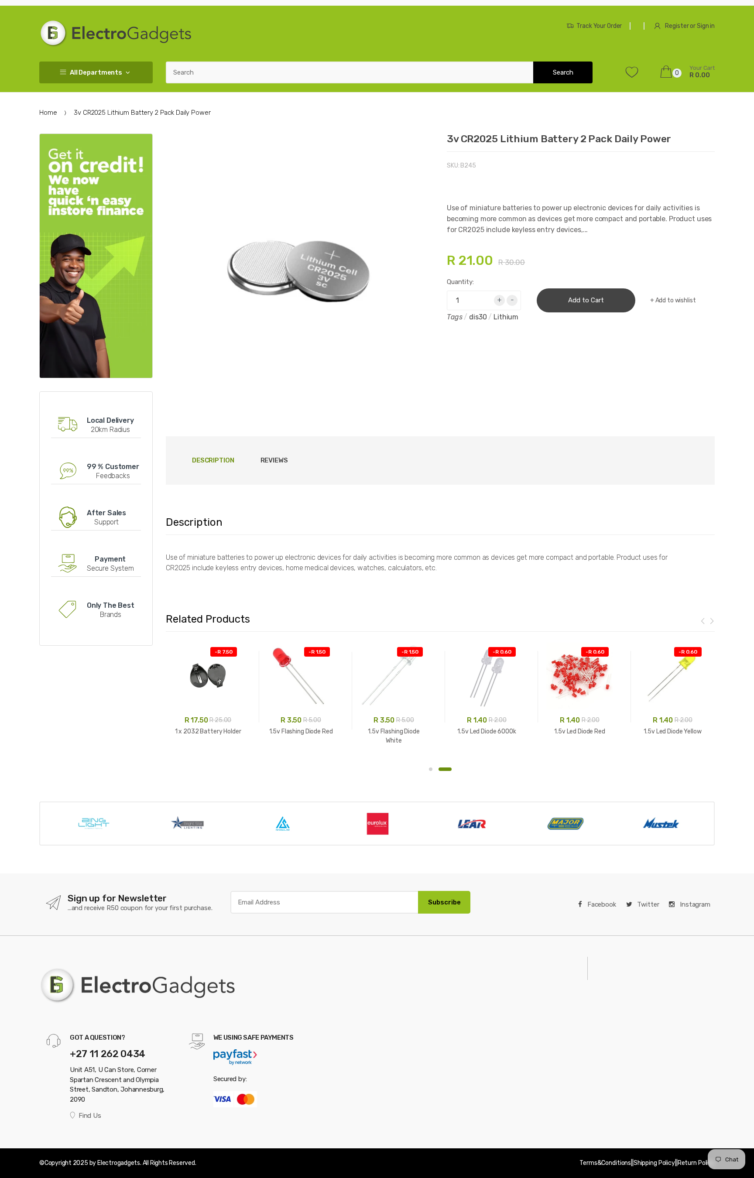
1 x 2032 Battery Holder (208, 731)
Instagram (694, 904)
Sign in (706, 26)
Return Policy (696, 1163)
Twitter (647, 904)
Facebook (601, 904)
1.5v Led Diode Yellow (672, 731)
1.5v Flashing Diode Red (301, 731)
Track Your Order (599, 26)
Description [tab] (213, 460)
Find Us (90, 1116)
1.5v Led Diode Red (579, 731)
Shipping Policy (654, 1163)
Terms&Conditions (605, 1163)
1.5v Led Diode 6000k (486, 731)
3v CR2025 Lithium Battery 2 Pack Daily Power (559, 139)
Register (677, 26)
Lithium (506, 317)
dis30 (478, 317)
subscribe (444, 902)
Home (48, 112)
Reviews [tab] (274, 460)
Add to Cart (586, 300)
